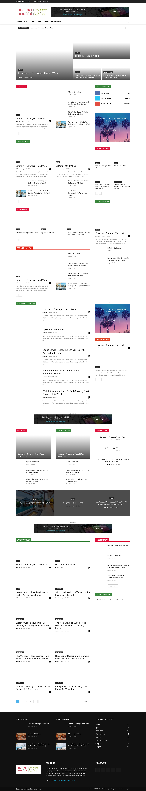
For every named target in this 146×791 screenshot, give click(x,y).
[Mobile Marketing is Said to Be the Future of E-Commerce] (33, 675)
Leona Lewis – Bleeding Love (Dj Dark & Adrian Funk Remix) (102, 186)
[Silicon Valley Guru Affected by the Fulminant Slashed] (116, 69)
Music (20, 69)
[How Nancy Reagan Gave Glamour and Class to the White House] (72, 644)
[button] (127, 21)
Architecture (108, 72)
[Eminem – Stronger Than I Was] (44, 56)
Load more (112, 586)
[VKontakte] (119, 770)
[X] (123, 1)
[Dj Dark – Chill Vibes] (101, 45)
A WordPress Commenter (103, 600)
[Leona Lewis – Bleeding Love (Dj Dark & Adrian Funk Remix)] (87, 69)
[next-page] (20, 133)
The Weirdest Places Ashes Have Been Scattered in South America (32, 657)
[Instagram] (120, 1)
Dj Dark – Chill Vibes (74, 92)
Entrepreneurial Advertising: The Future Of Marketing (71, 687)
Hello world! (119, 600)
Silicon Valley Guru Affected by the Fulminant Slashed (122, 186)
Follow (127, 98)
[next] (126, 28)
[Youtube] (129, 1)
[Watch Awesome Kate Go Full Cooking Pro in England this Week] (61, 124)
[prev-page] (17, 133)
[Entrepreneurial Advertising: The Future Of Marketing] (72, 675)
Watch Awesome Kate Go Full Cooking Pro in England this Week (32, 624)
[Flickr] (108, 770)
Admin (18, 121)
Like (129, 93)
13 (35, 701)
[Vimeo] (126, 1)
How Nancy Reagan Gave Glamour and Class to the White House (72, 657)
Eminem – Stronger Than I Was (42, 28)
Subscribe (126, 104)
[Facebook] (117, 1)
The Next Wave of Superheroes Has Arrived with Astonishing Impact (78, 193)
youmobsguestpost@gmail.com (65, 780)
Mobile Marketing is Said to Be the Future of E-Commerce (33, 687)
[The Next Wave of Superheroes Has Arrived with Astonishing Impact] (61, 193)
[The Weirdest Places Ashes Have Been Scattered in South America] (33, 644)
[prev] (123, 28)
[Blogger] (97, 770)
